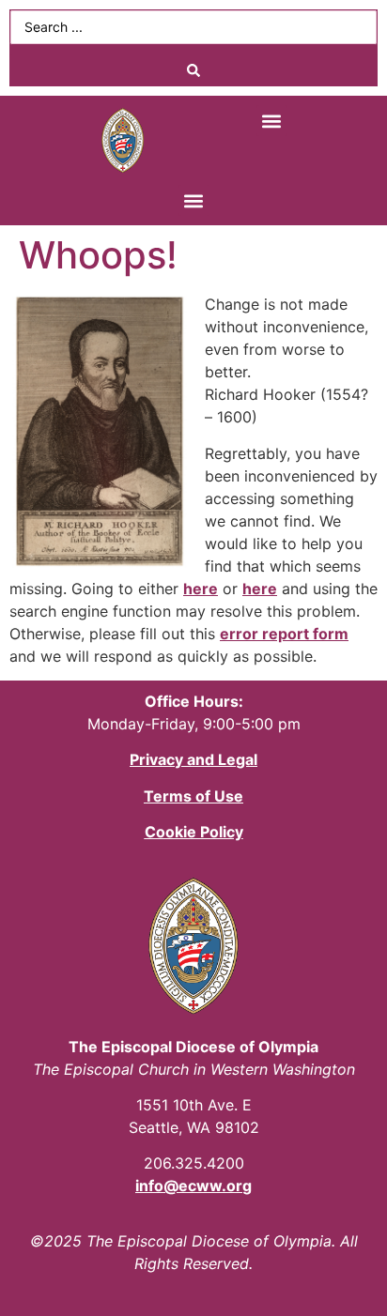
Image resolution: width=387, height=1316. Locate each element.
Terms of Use (193, 796)
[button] (271, 120)
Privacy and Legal (193, 759)
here (200, 588)
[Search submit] (193, 70)
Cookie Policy (194, 831)
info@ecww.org (193, 1185)
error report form (284, 633)
